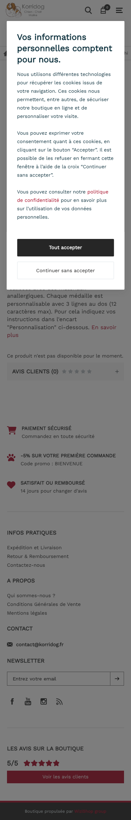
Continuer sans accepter (65, 271)
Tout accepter (65, 247)
